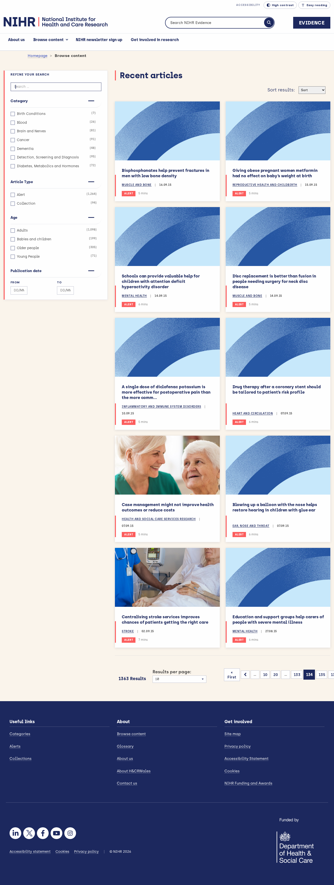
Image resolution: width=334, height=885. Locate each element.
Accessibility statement (30, 852)
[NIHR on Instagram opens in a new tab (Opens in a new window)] (70, 833)
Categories (20, 734)
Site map (232, 734)
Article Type (22, 182)
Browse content (48, 39)
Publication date (26, 271)
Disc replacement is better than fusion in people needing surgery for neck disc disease (274, 281)
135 (322, 674)
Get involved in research (155, 39)
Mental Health (134, 296)
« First (231, 674)
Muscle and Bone (137, 185)
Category (19, 101)
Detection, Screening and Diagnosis (56, 157)
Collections (21, 758)
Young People (57, 256)
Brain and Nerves (56, 131)
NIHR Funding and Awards (248, 783)
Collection (57, 203)
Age (14, 217)
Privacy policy (237, 746)
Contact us (127, 783)
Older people (57, 247)
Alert (57, 194)
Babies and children (57, 239)
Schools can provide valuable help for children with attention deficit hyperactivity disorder (161, 281)
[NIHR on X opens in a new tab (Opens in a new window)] (29, 833)
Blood (56, 122)
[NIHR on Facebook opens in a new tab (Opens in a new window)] (43, 833)
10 (265, 674)
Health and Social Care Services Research (159, 519)
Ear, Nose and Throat (251, 526)
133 (297, 674)
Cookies (232, 771)
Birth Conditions (56, 113)
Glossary (125, 746)
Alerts (15, 746)
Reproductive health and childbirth (265, 185)
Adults (57, 230)
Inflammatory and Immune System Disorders (161, 406)
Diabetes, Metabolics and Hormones (56, 166)
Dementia (56, 148)
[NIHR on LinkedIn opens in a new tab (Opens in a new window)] (15, 833)
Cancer (56, 139)
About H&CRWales (134, 771)
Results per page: (172, 672)
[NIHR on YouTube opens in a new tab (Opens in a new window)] (56, 833)
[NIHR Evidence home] (56, 22)
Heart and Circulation (253, 413)
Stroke (128, 631)
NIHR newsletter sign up (99, 39)
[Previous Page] (245, 675)
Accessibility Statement (246, 758)
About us (16, 39)
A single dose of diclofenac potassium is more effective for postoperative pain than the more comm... (166, 392)
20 (275, 674)
